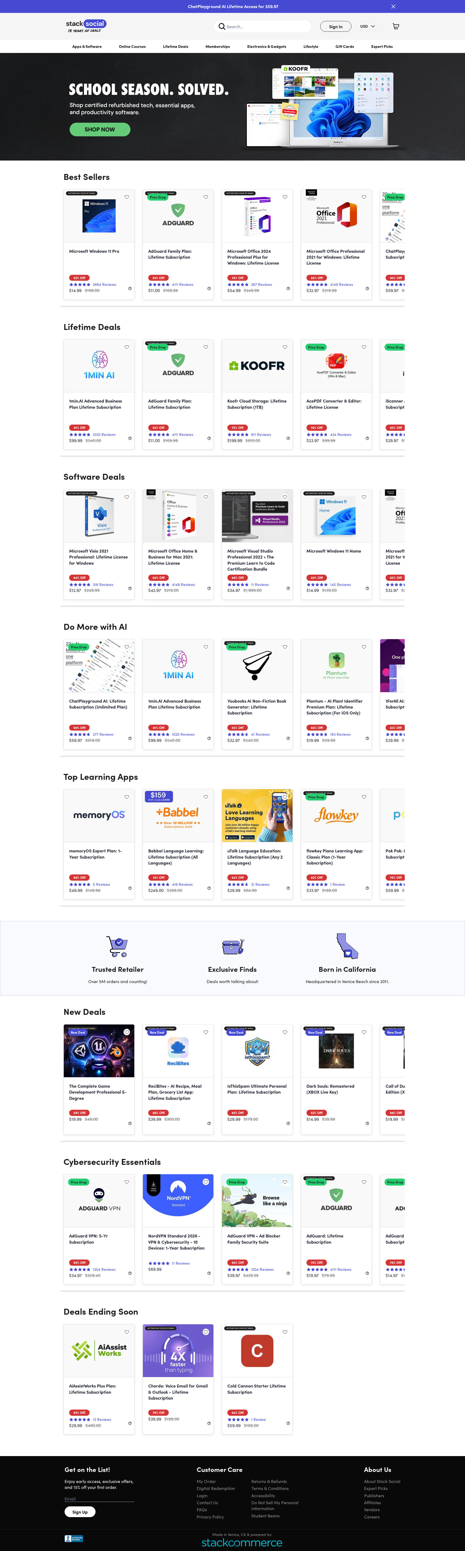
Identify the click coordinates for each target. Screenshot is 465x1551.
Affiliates (372, 1502)
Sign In (336, 26)
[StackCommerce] (242, 1542)
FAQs (202, 1509)
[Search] (222, 26)
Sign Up (80, 1512)
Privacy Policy (210, 1517)
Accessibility (263, 1495)
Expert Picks (382, 46)
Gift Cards (345, 46)
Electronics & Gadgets (266, 46)
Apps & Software (87, 46)
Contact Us (207, 1502)
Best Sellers (87, 176)
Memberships (218, 46)
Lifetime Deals (175, 46)
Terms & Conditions (270, 1488)
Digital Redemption (216, 1488)
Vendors (372, 1509)
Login (202, 1495)
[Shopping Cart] (395, 26)
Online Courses (132, 46)
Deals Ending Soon (101, 1311)
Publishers (374, 1495)
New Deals (84, 1011)
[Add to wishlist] (127, 197)
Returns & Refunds (269, 1481)
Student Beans (265, 1515)
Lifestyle (311, 46)
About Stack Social (382, 1481)
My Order (206, 1481)
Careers (372, 1517)
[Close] (393, 6)
